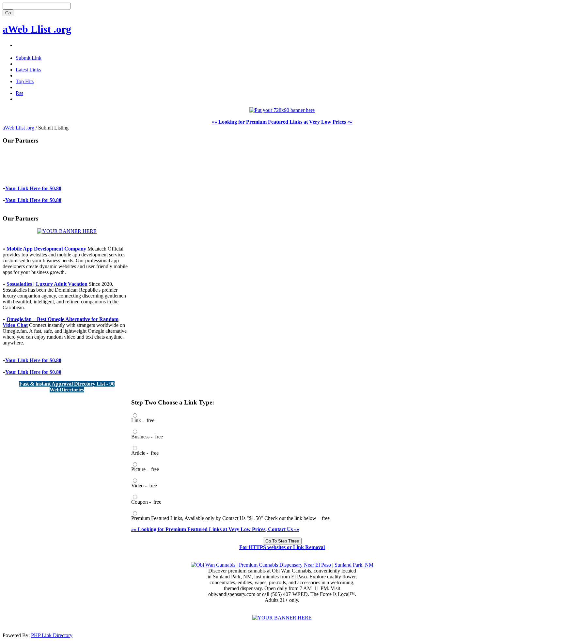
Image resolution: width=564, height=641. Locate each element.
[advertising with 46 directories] (67, 231)
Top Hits (25, 81)
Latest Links (28, 69)
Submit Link (28, 58)
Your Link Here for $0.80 (33, 188)
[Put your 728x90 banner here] (282, 110)
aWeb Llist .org (37, 29)
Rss (19, 93)
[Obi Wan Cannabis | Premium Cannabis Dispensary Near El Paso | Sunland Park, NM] (282, 565)
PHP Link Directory (51, 635)
